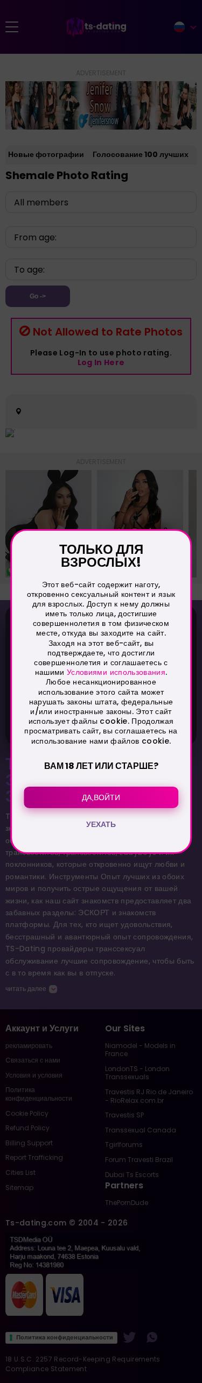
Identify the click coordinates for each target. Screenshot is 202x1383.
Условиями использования (116, 672)
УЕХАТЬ (101, 824)
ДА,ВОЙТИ (101, 797)
